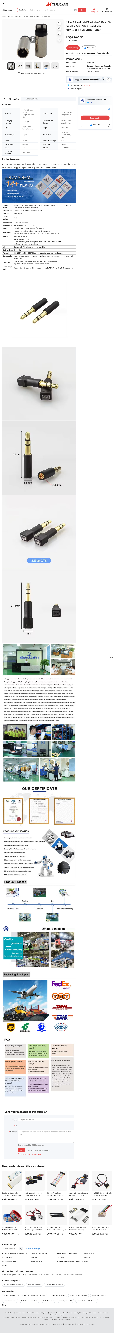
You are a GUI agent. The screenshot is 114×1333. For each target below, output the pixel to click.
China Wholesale (55, 1313)
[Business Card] (109, 108)
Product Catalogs (33, 1249)
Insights (61, 1315)
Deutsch (65, 1317)
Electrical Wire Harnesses (54, 1285)
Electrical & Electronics (15, 16)
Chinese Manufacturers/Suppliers (37, 1313)
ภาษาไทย (106, 1317)
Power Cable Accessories (78, 1295)
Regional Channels (90, 1313)
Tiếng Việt (53, 1319)
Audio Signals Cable (65, 1301)
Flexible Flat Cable (36, 1261)
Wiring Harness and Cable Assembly (14, 1253)
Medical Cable (89, 1253)
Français (40, 1317)
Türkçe (46, 1319)
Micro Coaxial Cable (9, 1261)
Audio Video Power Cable (29, 1301)
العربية (81, 1317)
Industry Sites (78, 1313)
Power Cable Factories (11, 1295)
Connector (33, 1257)
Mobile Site (53, 1315)
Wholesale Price (67, 1313)
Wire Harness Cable (34, 1285)
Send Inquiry (73, 48)
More (4, 1305)
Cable (86, 1261)
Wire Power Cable (98, 1295)
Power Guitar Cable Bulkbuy (86, 1301)
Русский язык (50, 1317)
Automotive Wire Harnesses (13, 1285)
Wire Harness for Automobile (67, 1253)
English (18, 1317)
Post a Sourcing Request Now (29, 1154)
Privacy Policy (90, 1324)
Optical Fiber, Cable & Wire (32, 16)
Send (21, 1150)
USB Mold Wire (7, 1257)
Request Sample (103, 53)
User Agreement (69, 1324)
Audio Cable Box (48, 1301)
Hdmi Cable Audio (10, 1301)
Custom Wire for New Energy (39, 1253)
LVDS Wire (87, 1257)
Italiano (58, 1317)
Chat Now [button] (90, 48)
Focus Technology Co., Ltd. (42, 1324)
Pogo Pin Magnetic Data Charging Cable (70, 1261)
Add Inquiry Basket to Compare (33, 73)
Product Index (102, 1313)
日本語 (94, 1317)
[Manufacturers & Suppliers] (57, 4)
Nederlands (74, 1317)
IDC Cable (60, 1257)
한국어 (88, 1317)
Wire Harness (46, 16)
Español (24, 1317)
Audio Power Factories (57, 1295)
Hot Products (9, 1313)
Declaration (80, 1324)
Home (4, 16)
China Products (20, 1313)
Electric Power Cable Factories (34, 1295)
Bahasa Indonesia (64, 1319)
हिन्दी (100, 1317)
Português (33, 1317)
